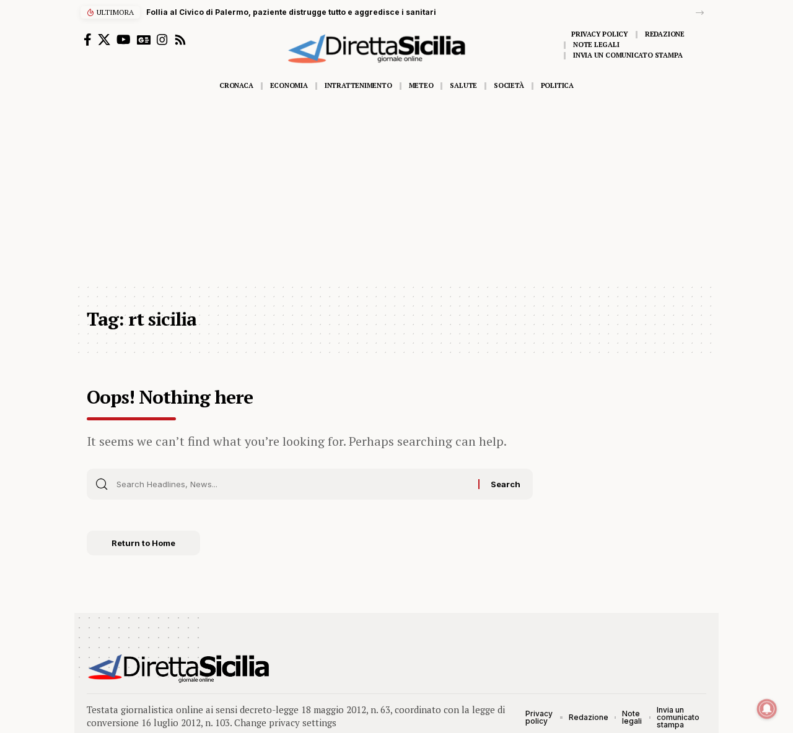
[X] (104, 39)
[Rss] (180, 39)
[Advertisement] (396, 190)
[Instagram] (162, 39)
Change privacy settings (285, 722)
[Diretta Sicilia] (179, 668)
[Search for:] (292, 484)
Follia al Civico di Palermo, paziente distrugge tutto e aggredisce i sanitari (291, 12)
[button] (700, 13)
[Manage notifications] (767, 709)
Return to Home (143, 543)
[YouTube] (123, 39)
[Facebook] (88, 39)
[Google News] (144, 39)
